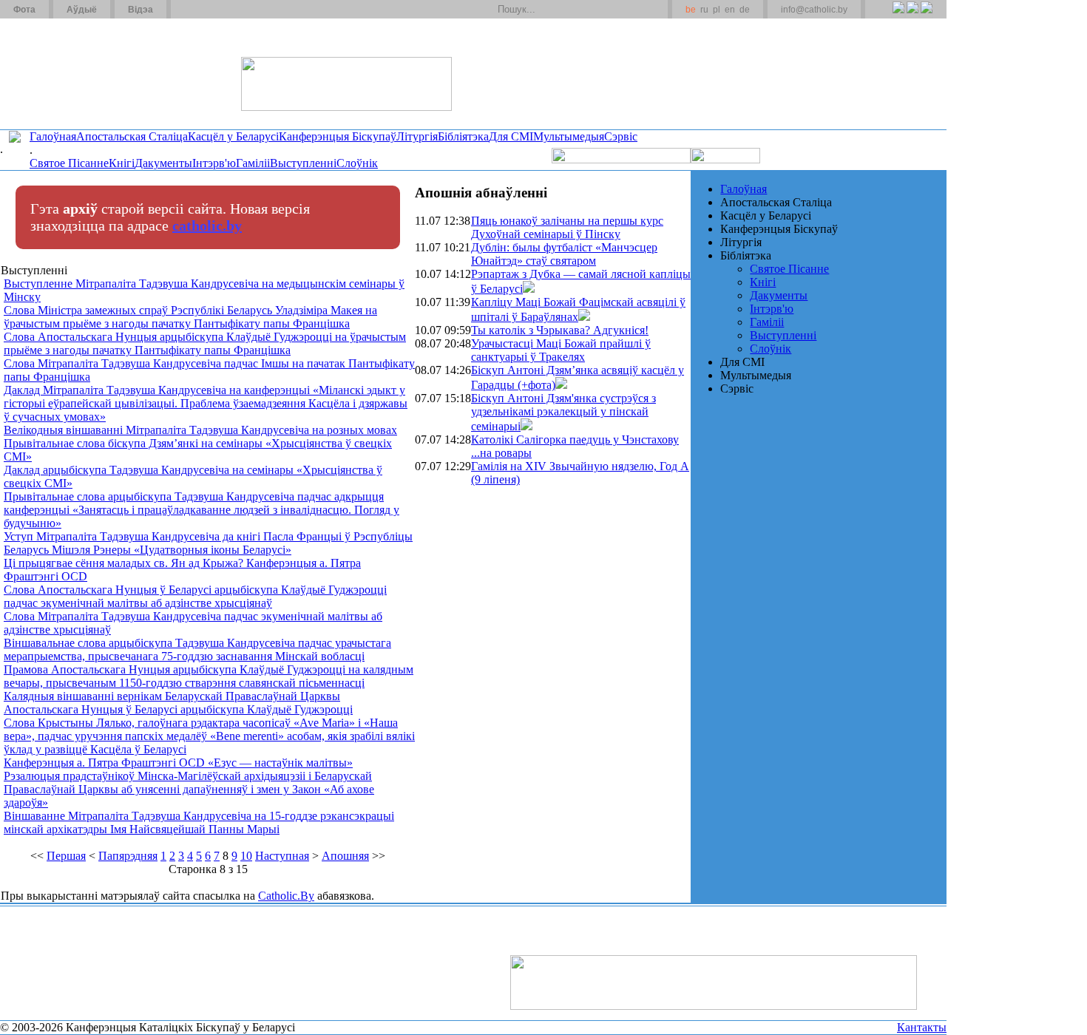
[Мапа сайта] (224, 9)
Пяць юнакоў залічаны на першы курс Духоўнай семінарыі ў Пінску (567, 227)
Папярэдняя (128, 855)
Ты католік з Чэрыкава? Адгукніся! (560, 330)
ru (704, 9)
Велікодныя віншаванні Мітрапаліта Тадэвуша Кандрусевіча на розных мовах (200, 430)
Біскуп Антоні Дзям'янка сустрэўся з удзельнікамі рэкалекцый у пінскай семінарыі (563, 412)
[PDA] (884, 15)
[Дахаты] (187, 9)
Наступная (282, 855)
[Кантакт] (205, 9)
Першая (66, 855)
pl (716, 9)
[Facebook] (926, 15)
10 (246, 855)
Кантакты (922, 1027)
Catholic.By (286, 895)
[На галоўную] (55, 73)
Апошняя (345, 855)
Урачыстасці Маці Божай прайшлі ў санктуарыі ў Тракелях (561, 350)
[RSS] (898, 15)
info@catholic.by (814, 9)
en (730, 9)
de (744, 9)
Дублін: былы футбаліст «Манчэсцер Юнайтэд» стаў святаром (564, 254)
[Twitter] (912, 15)
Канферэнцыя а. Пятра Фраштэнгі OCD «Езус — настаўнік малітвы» (178, 762)
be (690, 9)
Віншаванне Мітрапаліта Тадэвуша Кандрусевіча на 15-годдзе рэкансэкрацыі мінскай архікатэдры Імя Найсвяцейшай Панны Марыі (199, 822)
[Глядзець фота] (529, 288)
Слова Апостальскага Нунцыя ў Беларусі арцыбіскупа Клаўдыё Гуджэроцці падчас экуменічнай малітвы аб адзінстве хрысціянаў (195, 596)
